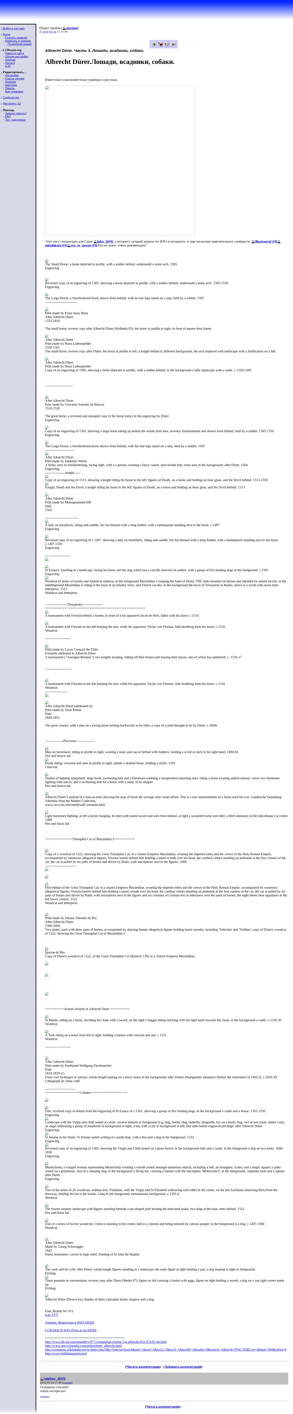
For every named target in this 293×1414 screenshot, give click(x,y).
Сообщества (11, 97)
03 (50, 31)
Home (6, 34)
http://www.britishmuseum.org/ (66, 1353)
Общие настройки (16, 56)
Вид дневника (14, 91)
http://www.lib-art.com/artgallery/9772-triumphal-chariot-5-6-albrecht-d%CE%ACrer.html (106, 1342)
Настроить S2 (12, 103)
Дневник (10, 81)
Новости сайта (14, 53)
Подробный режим (20, 44)
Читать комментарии (143, 1367)
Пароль (10, 88)
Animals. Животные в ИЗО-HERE (69, 1322)
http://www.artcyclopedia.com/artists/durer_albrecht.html (83, 1346)
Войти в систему (14, 28)
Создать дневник (16, 37)
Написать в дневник (18, 40)
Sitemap (10, 59)
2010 (45, 31)
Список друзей (14, 78)
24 (54, 31)
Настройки (12, 75)
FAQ (8, 116)
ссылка (67, 1382)
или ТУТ (51, 1315)
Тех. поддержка (15, 119)
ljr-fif (8, 66)
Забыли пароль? (16, 113)
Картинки (11, 85)
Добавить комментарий (183, 1367)
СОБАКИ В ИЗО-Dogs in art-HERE (71, 1330)
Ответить (45, 1396)
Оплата (10, 63)
